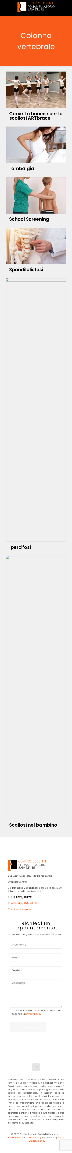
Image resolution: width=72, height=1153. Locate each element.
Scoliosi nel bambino (33, 825)
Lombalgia (21, 168)
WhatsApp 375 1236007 (25, 903)
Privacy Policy (16, 1137)
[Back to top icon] (36, 1067)
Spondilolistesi (26, 269)
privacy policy (33, 1014)
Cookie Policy (33, 1137)
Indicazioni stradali (21, 909)
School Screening (29, 219)
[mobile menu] (67, 7)
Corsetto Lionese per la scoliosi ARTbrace (36, 116)
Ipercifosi (20, 547)
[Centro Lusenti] (36, 7)
